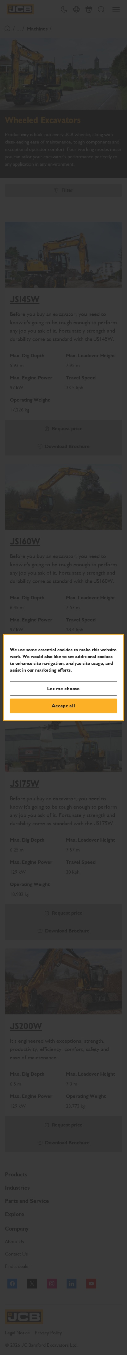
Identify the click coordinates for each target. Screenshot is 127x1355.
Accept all (63, 706)
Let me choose (63, 688)
